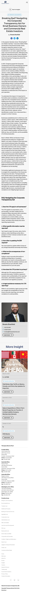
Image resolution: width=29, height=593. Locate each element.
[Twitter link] (14, 579)
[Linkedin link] (18, 579)
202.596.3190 (8, 493)
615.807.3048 (7, 471)
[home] (5, 2)
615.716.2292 (8, 470)
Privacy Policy (4, 573)
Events (2, 560)
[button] (26, 2)
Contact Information (5, 576)
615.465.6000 (8, 457)
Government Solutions (6, 571)
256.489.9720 (7, 484)
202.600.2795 (7, 495)
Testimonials (4, 569)
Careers (3, 565)
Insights (3, 562)
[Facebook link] (11, 579)
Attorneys (3, 556)
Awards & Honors (5, 567)
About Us (3, 558)
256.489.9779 (8, 482)
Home (2, 553)
